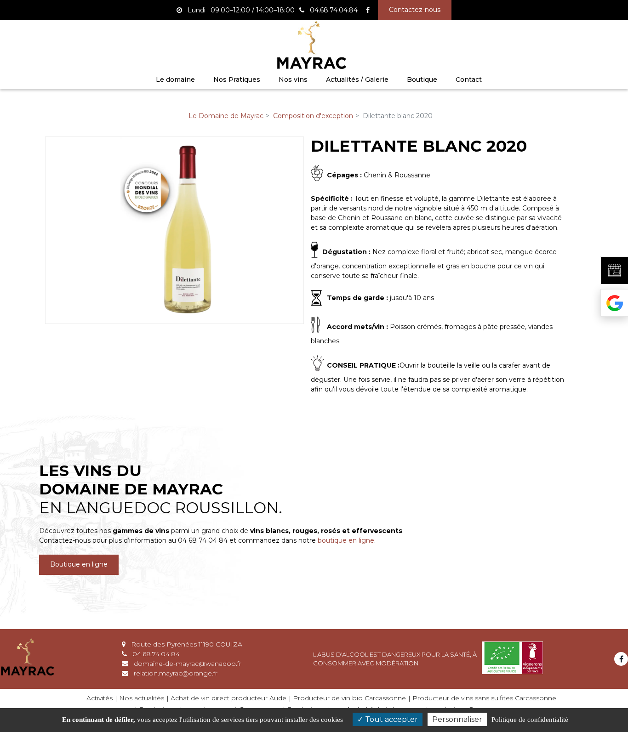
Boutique (422, 79)
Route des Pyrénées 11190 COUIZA (185, 644)
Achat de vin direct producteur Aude (228, 698)
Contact (469, 79)
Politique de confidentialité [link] (529, 719)
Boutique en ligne (79, 565)
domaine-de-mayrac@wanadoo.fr (186, 663)
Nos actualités (141, 698)
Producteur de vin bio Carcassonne (349, 698)
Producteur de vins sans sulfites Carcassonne (484, 698)
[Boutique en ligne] (614, 270)
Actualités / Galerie (357, 79)
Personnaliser (457, 719)
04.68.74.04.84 (155, 654)
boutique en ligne (346, 540)
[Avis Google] (614, 303)
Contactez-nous (414, 10)
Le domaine (175, 79)
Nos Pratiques (236, 79)
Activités (99, 698)
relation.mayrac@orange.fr (174, 673)
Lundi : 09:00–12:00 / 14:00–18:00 (240, 10)
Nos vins (293, 79)
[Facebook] (367, 10)
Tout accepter (390, 719)
